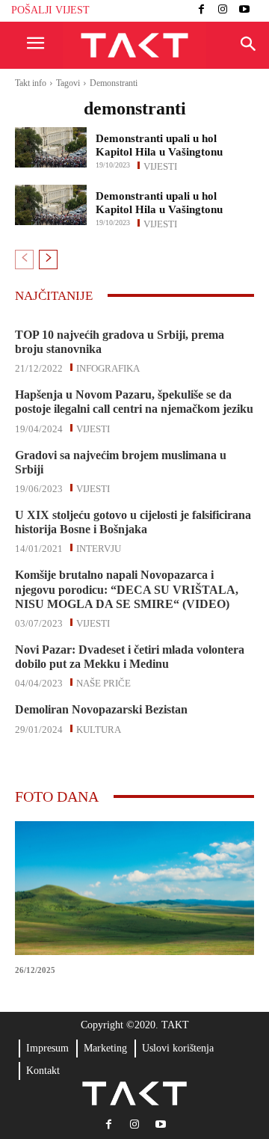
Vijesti (160, 165)
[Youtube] (244, 11)
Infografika (108, 367)
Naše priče (103, 682)
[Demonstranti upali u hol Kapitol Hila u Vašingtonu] (51, 147)
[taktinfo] (134, 46)
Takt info (30, 83)
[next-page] (48, 259)
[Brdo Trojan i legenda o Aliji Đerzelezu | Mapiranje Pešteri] (134, 888)
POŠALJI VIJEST (50, 10)
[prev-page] (24, 259)
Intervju (98, 547)
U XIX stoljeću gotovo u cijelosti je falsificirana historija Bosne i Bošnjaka (133, 522)
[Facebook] (201, 11)
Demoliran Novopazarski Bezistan (101, 709)
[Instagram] (223, 11)
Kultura (98, 728)
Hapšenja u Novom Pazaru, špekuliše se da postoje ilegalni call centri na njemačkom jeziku (134, 401)
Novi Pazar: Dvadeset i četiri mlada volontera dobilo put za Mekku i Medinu (129, 656)
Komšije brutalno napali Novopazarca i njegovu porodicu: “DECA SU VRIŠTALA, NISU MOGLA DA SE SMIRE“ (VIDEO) (126, 589)
